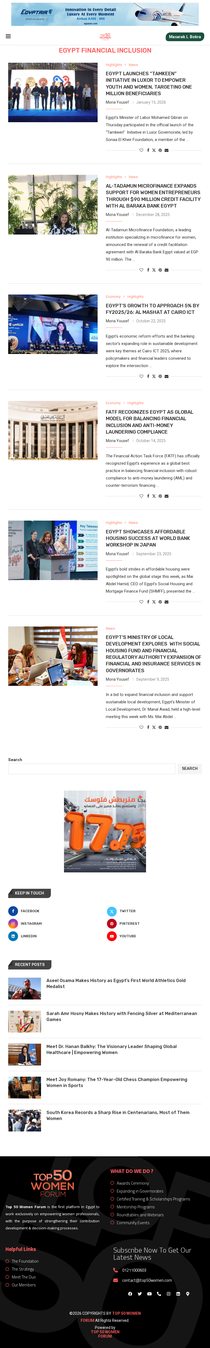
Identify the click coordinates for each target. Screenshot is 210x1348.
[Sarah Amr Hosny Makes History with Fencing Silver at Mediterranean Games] (24, 1021)
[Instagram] (168, 1294)
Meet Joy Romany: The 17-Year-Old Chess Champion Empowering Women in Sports (116, 1082)
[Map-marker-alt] (187, 1294)
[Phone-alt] (159, 1294)
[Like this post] (141, 150)
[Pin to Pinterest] (160, 150)
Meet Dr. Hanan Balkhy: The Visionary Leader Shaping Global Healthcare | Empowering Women (111, 1049)
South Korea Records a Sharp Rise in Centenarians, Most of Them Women (117, 1115)
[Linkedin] (178, 1294)
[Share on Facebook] (148, 150)
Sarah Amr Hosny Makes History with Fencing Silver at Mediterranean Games (121, 1016)
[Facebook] (130, 1294)
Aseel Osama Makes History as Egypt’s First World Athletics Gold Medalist (116, 983)
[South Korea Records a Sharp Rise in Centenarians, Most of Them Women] (24, 1120)
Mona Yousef (117, 102)
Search (15, 759)
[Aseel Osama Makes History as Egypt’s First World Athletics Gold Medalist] (24, 988)
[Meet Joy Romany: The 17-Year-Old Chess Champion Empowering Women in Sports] (24, 1087)
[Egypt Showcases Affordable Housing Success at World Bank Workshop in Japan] (53, 550)
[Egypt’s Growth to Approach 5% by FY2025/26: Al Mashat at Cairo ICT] (53, 324)
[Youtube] (149, 1294)
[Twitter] (140, 1294)
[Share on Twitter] (154, 150)
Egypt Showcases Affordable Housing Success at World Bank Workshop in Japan (148, 538)
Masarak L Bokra (185, 36)
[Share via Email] (166, 150)
